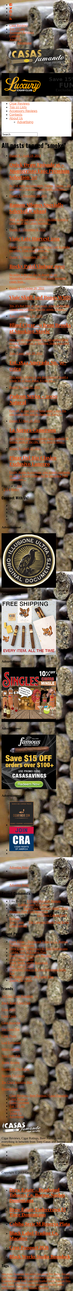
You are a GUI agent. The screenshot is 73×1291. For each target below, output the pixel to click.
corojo (19, 1288)
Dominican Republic (11, 1281)
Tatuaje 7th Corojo (20, 980)
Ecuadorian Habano (54, 1277)
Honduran (60, 1281)
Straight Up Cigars (13, 1075)
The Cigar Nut (10, 1029)
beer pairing (30, 1273)
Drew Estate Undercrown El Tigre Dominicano (38, 948)
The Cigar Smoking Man (17, 1082)
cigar (25, 1277)
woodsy (52, 1284)
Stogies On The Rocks (15, 1069)
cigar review (7, 1273)
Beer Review (55, 1273)
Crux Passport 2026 (21, 959)
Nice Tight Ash (11, 1055)
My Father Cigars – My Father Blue (31, 976)
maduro (31, 1284)
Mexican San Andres (38, 1288)
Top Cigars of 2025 (21, 966)
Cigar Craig (9, 1016)
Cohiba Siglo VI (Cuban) (33, 904)
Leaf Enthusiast (11, 1042)
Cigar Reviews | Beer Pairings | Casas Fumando (38, 1095)
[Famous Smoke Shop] (29, 788)
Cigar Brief (8, 1009)
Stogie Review (11, 1062)
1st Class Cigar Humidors (17, 996)
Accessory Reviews (21, 32)
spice (30, 1277)
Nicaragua (12, 1277)
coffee (66, 1277)
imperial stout (42, 1284)
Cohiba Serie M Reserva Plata (27, 952)
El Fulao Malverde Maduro (44, 901)
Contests (14, 36)
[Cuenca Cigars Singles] (29, 721)
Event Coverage (19, 1102)
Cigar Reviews (18, 25)
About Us (15, 39)
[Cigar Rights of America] (21, 850)
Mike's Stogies (10, 1049)
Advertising (24, 43)
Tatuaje (11, 1284)
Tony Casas (16, 922)
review (12, 1288)
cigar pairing (42, 1273)
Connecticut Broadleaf (37, 1281)
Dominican (39, 1277)
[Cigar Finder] (21, 825)
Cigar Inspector (11, 1022)
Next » (15, 489)
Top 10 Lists (17, 29)
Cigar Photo (9, 1036)
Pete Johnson (21, 1284)
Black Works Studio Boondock (28, 962)
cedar (20, 1277)
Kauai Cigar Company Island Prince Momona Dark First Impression (38, 910)
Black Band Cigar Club (16, 1003)
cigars (25, 1288)
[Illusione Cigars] (29, 586)
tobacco (5, 1288)
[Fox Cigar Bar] (29, 654)
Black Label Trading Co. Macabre (30, 955)
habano (60, 1284)
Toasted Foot (10, 1089)
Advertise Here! (19, 867)
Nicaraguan (19, 1273)
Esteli (23, 1281)
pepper (51, 1281)
